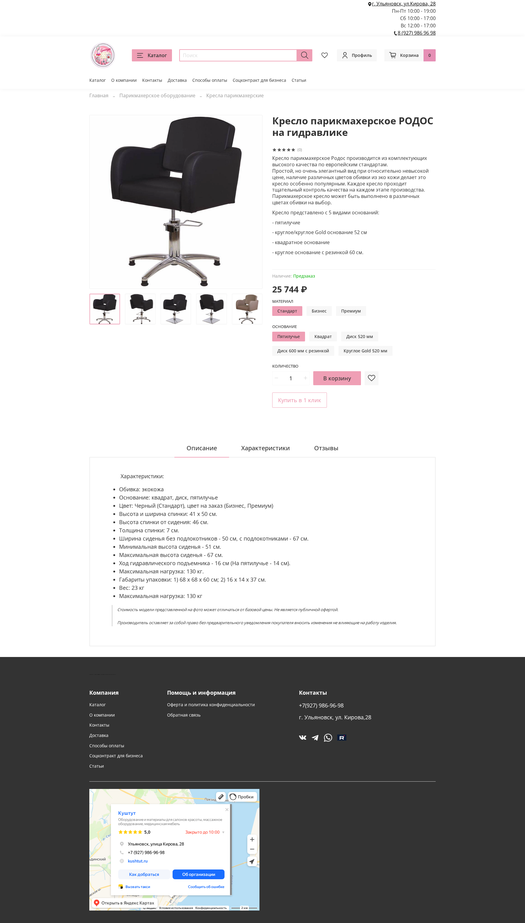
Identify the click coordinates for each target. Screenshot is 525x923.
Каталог (157, 55)
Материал (282, 301)
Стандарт (287, 311)
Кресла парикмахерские (235, 95)
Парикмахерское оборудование (157, 95)
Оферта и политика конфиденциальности (211, 704)
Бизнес (319, 311)
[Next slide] (252, 202)
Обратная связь (184, 715)
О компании (124, 80)
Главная (98, 95)
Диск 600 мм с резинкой (303, 351)
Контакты (152, 80)
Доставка (177, 80)
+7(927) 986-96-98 (321, 705)
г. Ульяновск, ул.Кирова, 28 (404, 3)
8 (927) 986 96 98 (417, 32)
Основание (284, 326)
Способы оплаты (209, 80)
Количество (285, 366)
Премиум (351, 311)
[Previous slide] (99, 202)
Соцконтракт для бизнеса (259, 80)
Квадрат (323, 336)
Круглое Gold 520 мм (365, 351)
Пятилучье (288, 336)
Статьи (299, 80)
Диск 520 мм (359, 336)
